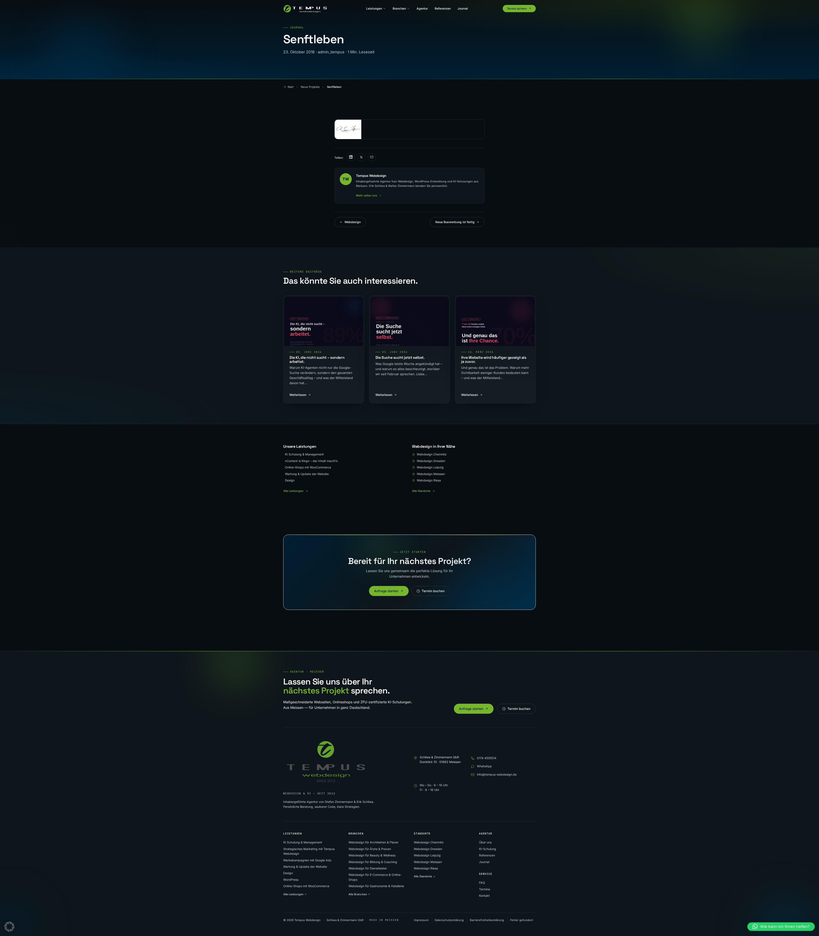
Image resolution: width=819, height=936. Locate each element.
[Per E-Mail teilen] (372, 157)
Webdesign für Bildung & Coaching (373, 862)
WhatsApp (484, 766)
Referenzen (443, 8)
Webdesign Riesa (429, 480)
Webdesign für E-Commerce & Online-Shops (375, 877)
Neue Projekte (310, 87)
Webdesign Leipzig (430, 467)
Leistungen (374, 8)
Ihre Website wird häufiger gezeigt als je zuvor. (493, 359)
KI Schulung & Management (304, 454)
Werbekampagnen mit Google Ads (307, 860)
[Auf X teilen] (361, 157)
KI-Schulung (487, 849)
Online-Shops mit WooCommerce (308, 467)
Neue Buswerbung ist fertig (455, 222)
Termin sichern (517, 8)
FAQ (482, 882)
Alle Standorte (421, 491)
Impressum (421, 920)
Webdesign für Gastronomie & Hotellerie (376, 886)
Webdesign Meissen (431, 474)
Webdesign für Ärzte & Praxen (370, 849)
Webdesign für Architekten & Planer (373, 842)
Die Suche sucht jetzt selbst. (400, 357)
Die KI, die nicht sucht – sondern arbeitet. (316, 359)
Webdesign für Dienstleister (368, 868)
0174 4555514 (486, 758)
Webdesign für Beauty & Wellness (372, 855)
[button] (9, 926)
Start (290, 87)
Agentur (422, 8)
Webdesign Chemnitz (432, 454)
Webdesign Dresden (431, 461)
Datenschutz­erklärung (449, 920)
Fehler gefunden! (521, 920)
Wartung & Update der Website (307, 474)
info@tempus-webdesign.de (497, 774)
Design (290, 480)
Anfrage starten (386, 591)
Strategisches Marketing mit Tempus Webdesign (309, 851)
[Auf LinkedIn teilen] (351, 157)
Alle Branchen (358, 894)
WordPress (290, 879)
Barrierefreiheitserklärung (487, 920)
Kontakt (484, 895)
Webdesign (352, 222)
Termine (484, 889)
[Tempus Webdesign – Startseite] (307, 8)
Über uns (485, 842)
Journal (462, 8)
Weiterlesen (297, 395)
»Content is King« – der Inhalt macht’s (311, 461)
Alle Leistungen (293, 491)
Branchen (399, 8)
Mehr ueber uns (366, 195)
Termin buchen (433, 591)
